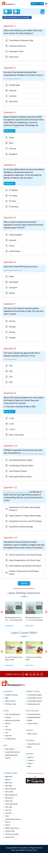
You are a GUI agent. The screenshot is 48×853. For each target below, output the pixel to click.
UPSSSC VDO (9, 831)
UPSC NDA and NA (11, 804)
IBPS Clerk (8, 783)
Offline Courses (32, 734)
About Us (30, 757)
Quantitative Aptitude (34, 717)
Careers (30, 763)
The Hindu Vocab (10, 704)
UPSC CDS (9, 801)
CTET (7, 816)
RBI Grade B (9, 798)
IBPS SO (8, 780)
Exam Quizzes (9, 749)
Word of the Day (10, 701)
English (29, 720)
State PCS (8, 736)
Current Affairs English (34, 695)
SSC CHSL (8, 807)
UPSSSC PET (9, 837)
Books (29, 747)
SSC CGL (8, 810)
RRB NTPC (8, 776)
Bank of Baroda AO (11, 795)
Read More (9, 626)
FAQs (29, 766)
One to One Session (33, 744)
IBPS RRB (8, 786)
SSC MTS (8, 813)
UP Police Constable (11, 834)
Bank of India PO (10, 789)
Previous (2, 612)
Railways (8, 717)
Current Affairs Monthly (34, 701)
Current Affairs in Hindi (34, 698)
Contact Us (30, 760)
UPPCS (7, 825)
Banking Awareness (33, 704)
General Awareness (33, 714)
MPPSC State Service (12, 828)
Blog (6, 698)
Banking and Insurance (12, 720)
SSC (6, 726)
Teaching (8, 729)
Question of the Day (11, 695)
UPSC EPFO (9, 792)
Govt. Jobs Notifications (12, 714)
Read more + (9, 131)
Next (45, 612)
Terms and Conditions (18, 850)
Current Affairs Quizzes (12, 752)
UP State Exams (10, 739)
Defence (8, 723)
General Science (32, 723)
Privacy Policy (32, 850)
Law (6, 732)
